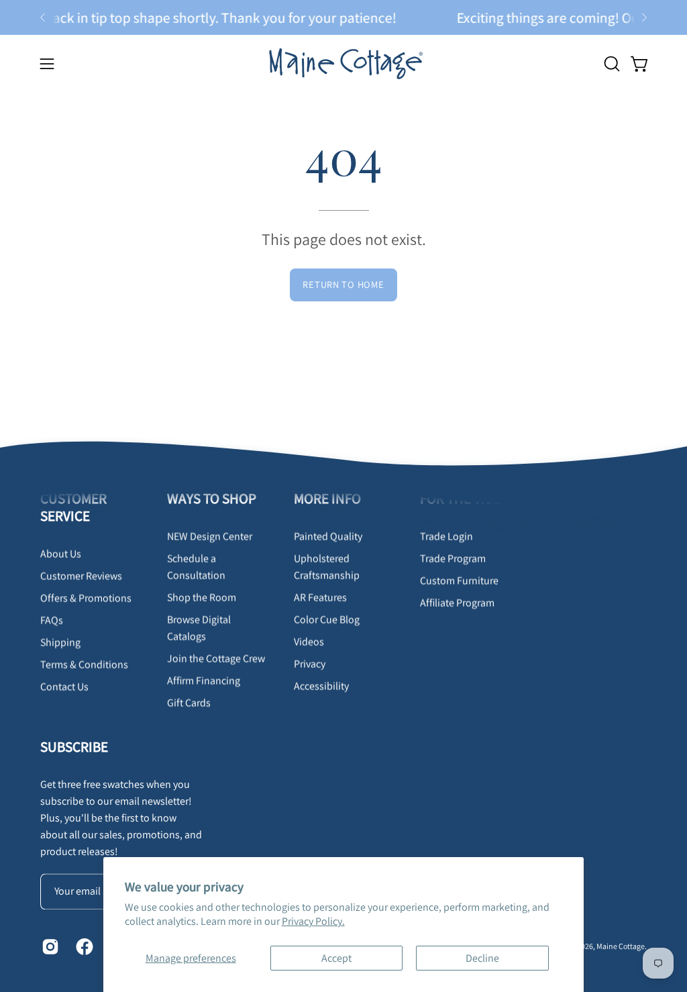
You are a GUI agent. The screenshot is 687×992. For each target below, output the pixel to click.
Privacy (309, 663)
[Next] (644, 17)
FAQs (51, 620)
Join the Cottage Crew (216, 658)
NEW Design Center (209, 536)
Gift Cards (189, 702)
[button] (610, 63)
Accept (336, 958)
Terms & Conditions (84, 665)
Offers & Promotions (85, 598)
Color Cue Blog (327, 619)
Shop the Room (201, 597)
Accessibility (321, 686)
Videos (309, 641)
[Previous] (43, 17)
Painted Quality (328, 536)
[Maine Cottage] (343, 63)
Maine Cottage (620, 946)
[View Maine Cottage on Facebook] (82, 946)
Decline (482, 958)
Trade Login (446, 536)
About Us (60, 554)
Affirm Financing (203, 680)
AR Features (320, 597)
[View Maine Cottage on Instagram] (48, 946)
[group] (343, 17)
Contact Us (64, 687)
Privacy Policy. (313, 921)
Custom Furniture (459, 580)
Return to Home (343, 284)
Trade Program (453, 558)
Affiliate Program (457, 602)
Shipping (60, 643)
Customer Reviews (81, 576)
